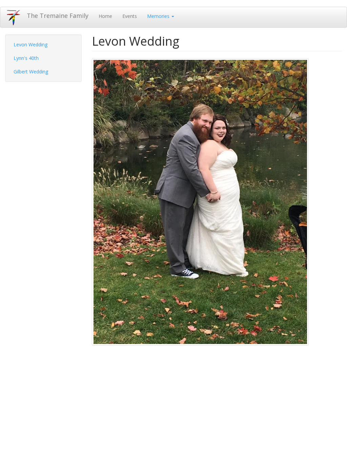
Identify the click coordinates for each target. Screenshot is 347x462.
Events (129, 16)
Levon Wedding (30, 44)
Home (105, 16)
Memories (159, 16)
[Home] (16, 17)
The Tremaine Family (57, 15)
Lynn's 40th (26, 58)
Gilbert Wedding (31, 71)
